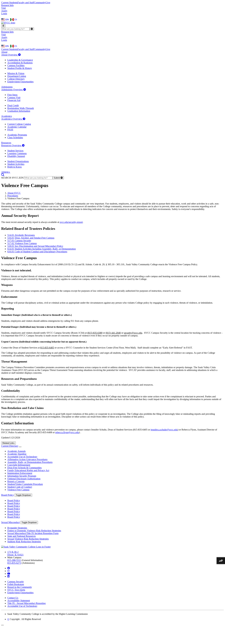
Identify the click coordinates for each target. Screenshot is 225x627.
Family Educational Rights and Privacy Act (28, 470)
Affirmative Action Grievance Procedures (27, 459)
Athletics (5, 172)
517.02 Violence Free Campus (22, 243)
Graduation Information (18, 111)
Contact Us (12, 597)
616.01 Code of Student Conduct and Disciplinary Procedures (37, 251)
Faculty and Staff (25, 2)
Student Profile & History (19, 68)
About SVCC (14, 193)
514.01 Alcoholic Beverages (21, 235)
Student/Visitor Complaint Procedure (25, 484)
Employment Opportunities (20, 81)
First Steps (12, 94)
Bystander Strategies (17, 528)
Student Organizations (18, 161)
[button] (2, 174)
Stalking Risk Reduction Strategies (24, 541)
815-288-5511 (14, 560)
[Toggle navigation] (3, 25)
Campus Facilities (15, 65)
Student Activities (15, 164)
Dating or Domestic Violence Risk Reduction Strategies (34, 530)
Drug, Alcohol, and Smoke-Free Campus (34, 238)
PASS (10, 129)
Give (47, 2)
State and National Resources (21, 536)
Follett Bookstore (15, 584)
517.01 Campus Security (19, 240)
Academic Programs (17, 134)
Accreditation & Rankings (20, 62)
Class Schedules (15, 137)
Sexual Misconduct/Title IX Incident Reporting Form (32, 533)
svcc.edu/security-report (71, 222)
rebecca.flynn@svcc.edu (67, 432)
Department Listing (16, 76)
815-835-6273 (14, 563)
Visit (3, 8)
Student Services (15, 150)
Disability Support (16, 156)
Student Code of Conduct (19, 487)
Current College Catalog (19, 124)
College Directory (16, 79)
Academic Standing (16, 454)
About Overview (9, 54)
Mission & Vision (15, 73)
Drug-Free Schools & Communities (24, 467)
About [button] (4, 52)
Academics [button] (6, 116)
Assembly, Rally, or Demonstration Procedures (29, 462)
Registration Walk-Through (20, 108)
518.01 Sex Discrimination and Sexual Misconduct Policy (35, 246)
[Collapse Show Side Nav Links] (20, 446)
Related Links (8, 443)
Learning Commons (17, 153)
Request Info (7, 5)
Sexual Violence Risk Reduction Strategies (28, 539)
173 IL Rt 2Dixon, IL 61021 (15, 553)
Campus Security (15, 581)
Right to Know (14, 167)
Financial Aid (13, 100)
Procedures (12, 195)
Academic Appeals (16, 451)
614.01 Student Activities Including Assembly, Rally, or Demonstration (41, 249)
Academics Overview (12, 119)
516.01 (10, 238)
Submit (57, 178)
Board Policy (7, 495)
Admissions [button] (7, 87)
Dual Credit (13, 105)
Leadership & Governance (20, 60)
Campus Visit (13, 97)
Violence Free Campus (18, 489)
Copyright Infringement (18, 465)
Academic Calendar (16, 127)
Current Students (9, 2)
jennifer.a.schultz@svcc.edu (164, 429)
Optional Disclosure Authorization (23, 478)
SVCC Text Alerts (16, 590)
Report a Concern (15, 481)
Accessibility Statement (18, 600)
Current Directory (9, 446)
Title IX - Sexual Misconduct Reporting (26, 603)
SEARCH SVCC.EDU (12, 177)
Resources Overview (11, 145)
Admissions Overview (12, 89)
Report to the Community (19, 587)
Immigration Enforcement (19, 473)
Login (4, 13)
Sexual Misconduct (10, 522)
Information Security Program (21, 476)
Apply (4, 10)
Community (39, 2)
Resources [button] (6, 142)
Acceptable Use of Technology (22, 456)
